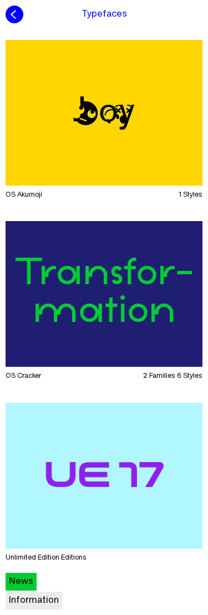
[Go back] (14, 14)
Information (34, 600)
